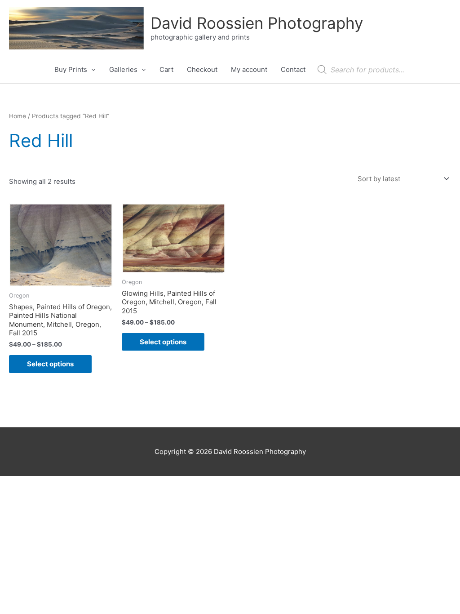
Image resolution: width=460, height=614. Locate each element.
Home (17, 116)
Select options (50, 364)
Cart (166, 69)
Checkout (202, 69)
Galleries (123, 69)
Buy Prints (70, 69)
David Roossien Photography (256, 22)
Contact (293, 69)
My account (249, 69)
